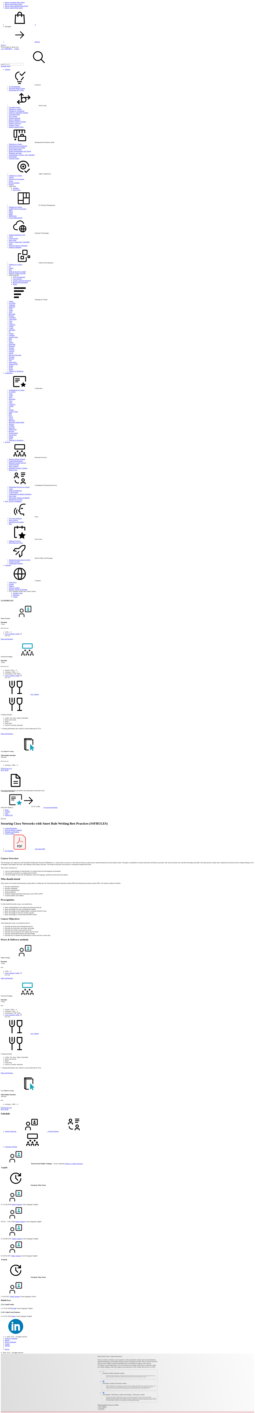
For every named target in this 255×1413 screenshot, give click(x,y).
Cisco (10, 321)
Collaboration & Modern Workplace (20, 494)
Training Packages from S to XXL (19, 560)
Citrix (10, 323)
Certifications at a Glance (17, 390)
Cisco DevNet (17, 279)
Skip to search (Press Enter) (13, 4)
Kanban (11, 184)
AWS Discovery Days (16, 543)
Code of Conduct (14, 588)
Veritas (11, 369)
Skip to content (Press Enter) (14, 8)
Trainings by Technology (17, 111)
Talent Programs (14, 464)
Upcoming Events (14, 107)
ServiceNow (17, 190)
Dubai (13, 1316)
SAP (10, 360)
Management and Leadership (18, 146)
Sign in (7, 1349)
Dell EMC (12, 330)
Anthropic (12, 305)
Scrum (11, 181)
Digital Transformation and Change (20, 151)
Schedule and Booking (12, 832)
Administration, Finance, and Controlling (22, 155)
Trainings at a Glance (15, 144)
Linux (11, 244)
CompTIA (12, 325)
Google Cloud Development (22, 281)
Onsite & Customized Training (18, 113)
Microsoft (12, 346)
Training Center (18, 593)
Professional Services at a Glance (19, 487)
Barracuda (12, 314)
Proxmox (12, 357)
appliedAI (12, 307)
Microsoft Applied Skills (16, 422)
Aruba (11, 310)
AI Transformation (14, 86)
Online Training (17, 1204)
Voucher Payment (14, 562)
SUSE (11, 368)
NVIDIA (12, 350)
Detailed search (5, 66)
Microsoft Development (20, 282)
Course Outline (9, 834)
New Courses (13, 116)
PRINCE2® (13, 216)
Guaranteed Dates (14, 114)
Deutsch (37, 42)
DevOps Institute (14, 183)
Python (11, 268)
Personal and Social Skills (17, 148)
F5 (9, 332)
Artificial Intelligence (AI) (17, 235)
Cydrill (11, 328)
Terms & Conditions (11, 1338)
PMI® (11, 214)
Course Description (11, 828)
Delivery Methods (14, 120)
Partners (11, 586)
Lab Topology (9, 851)
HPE (10, 339)
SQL (10, 270)
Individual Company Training (18, 468)
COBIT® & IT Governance (17, 209)
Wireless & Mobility (15, 247)
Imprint (7, 1340)
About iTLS (12, 582)
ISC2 (10, 341)
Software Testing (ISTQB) (17, 273)
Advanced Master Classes (17, 88)
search (3, 64)
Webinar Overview (15, 541)
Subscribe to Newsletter (16, 522)
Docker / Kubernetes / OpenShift (19, 242)
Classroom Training (11, 1147)
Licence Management (15, 218)
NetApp (11, 348)
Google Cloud (13, 337)
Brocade (11, 316)
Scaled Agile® (13, 433)
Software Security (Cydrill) (17, 272)
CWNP (11, 326)
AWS (10, 312)
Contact (16, 49)
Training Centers (14, 125)
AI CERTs (12, 303)
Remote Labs (13, 470)
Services (7, 442)
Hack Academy (14, 466)
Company (8, 565)
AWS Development (19, 277)
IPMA (11, 210)
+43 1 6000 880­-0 (6, 49)
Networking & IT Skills (16, 90)
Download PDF (40, 849)
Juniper (11, 342)
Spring (15, 284)
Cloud (11, 237)
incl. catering (35, 694)
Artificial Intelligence (15, 490)
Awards (11, 584)
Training (7, 69)
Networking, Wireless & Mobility (19, 498)
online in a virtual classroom (74, 1164)
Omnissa (11, 351)
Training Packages (14, 118)
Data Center (12, 240)
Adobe (11, 301)
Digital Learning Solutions (17, 459)
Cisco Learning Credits (12, 634)
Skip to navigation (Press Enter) (15, 2)
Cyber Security (13, 238)
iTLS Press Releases (15, 518)
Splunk (11, 366)
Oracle (11, 353)
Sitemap (7, 1346)
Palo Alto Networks (15, 355)
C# (10, 266)
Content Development (16, 461)
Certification (9, 373)
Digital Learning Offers (16, 127)
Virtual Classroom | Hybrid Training (32, 1131)
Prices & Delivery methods (13, 830)
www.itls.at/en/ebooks (50, 807)
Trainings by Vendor (15, 109)
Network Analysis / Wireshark (18, 245)
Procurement (13, 157)
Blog (10, 524)
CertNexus (12, 317)
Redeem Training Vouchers (17, 122)
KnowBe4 (12, 344)
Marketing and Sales (15, 153)
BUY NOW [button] (4, 770)
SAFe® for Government (16, 179)
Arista (11, 308)
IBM (10, 413)
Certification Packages (16, 563)
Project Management (15, 149)
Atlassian (16, 188)
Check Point (13, 319)
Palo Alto (12, 428)
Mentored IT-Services (15, 499)
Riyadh (13, 1308)
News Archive (13, 520)
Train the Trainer (14, 158)
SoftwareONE (13, 364)
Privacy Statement (10, 1342)
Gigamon (12, 335)
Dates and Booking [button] (7, 639)
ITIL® (11, 212)
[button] (39, 64)
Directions (16, 595)
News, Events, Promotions (13, 501)
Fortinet (11, 333)
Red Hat (11, 359)
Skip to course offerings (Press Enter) (16, 6)
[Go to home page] (3, 45)
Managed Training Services (17, 463)
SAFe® (11, 177)
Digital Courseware (15, 123)
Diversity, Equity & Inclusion (18, 589)
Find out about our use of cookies (108, 1405)
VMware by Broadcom (16, 371)
